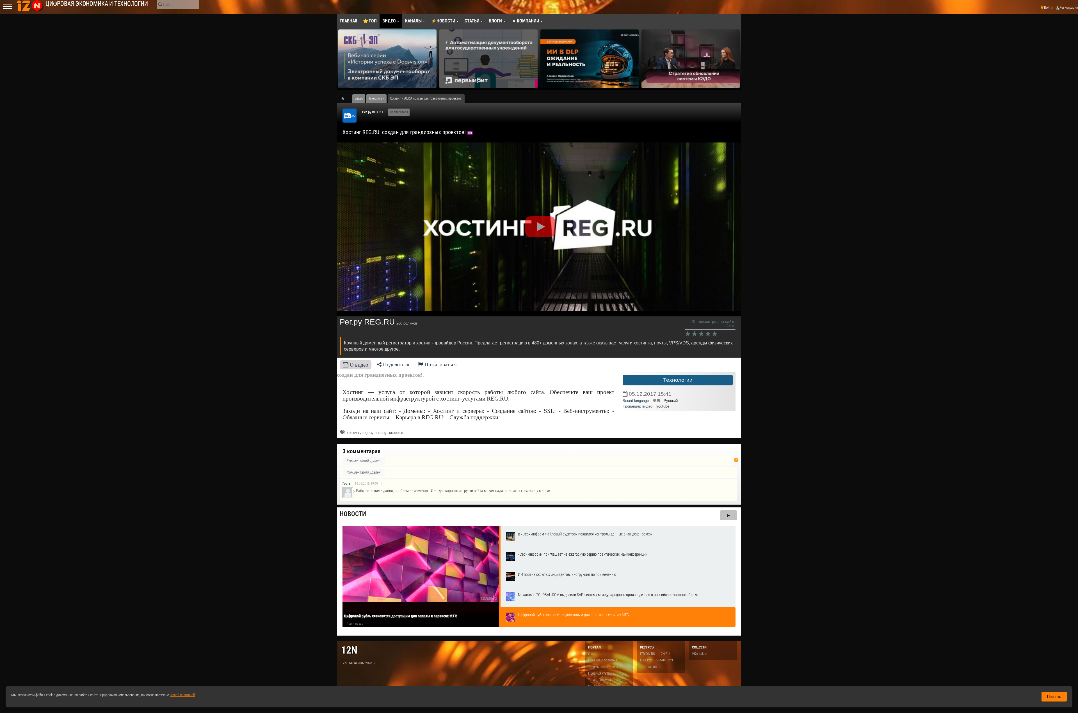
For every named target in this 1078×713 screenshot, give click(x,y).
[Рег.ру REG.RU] (349, 115)
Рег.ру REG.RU (372, 112)
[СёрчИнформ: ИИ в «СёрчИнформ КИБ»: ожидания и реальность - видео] (560, 58)
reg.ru (367, 433)
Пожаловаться (440, 364)
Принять (1054, 696)
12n (349, 650)
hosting (380, 433)
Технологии (678, 380)
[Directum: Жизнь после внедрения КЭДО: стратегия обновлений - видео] (661, 58)
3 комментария (361, 451)
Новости (353, 514)
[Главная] (345, 98)
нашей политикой (182, 695)
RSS (736, 460)
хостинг (353, 433)
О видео (358, 365)
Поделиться (395, 364)
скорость (396, 433)
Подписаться (399, 112)
